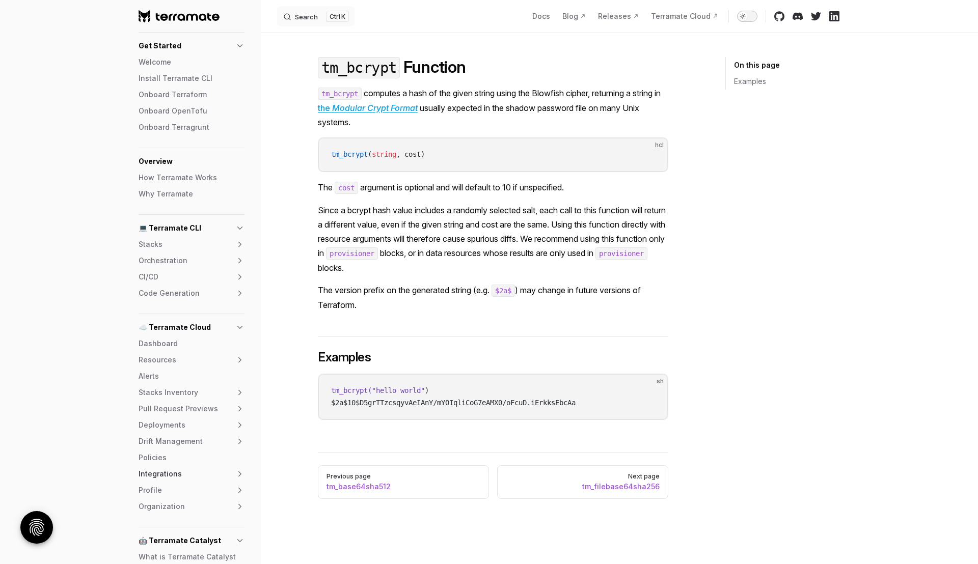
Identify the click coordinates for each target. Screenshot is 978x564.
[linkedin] (834, 16)
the (368, 108)
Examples (750, 81)
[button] (191, 46)
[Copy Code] (651, 154)
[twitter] (816, 16)
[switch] (747, 16)
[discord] (798, 16)
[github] (779, 16)
